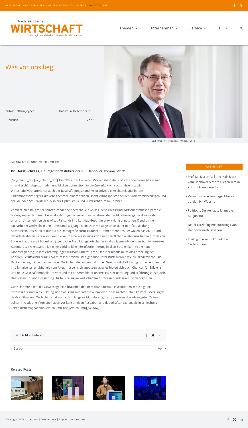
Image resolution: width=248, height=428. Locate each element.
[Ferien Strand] (46, 18)
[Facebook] (146, 335)
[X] (153, 335)
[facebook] (234, 5)
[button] (241, 28)
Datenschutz (48, 419)
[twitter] (241, 5)
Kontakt (80, 419)
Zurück (13, 120)
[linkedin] (241, 419)
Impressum (66, 419)
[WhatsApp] (159, 335)
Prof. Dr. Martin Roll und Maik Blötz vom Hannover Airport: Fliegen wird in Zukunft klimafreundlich (214, 182)
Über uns (32, 419)
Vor (89, 120)
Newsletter (94, 5)
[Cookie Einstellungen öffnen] (8, 423)
